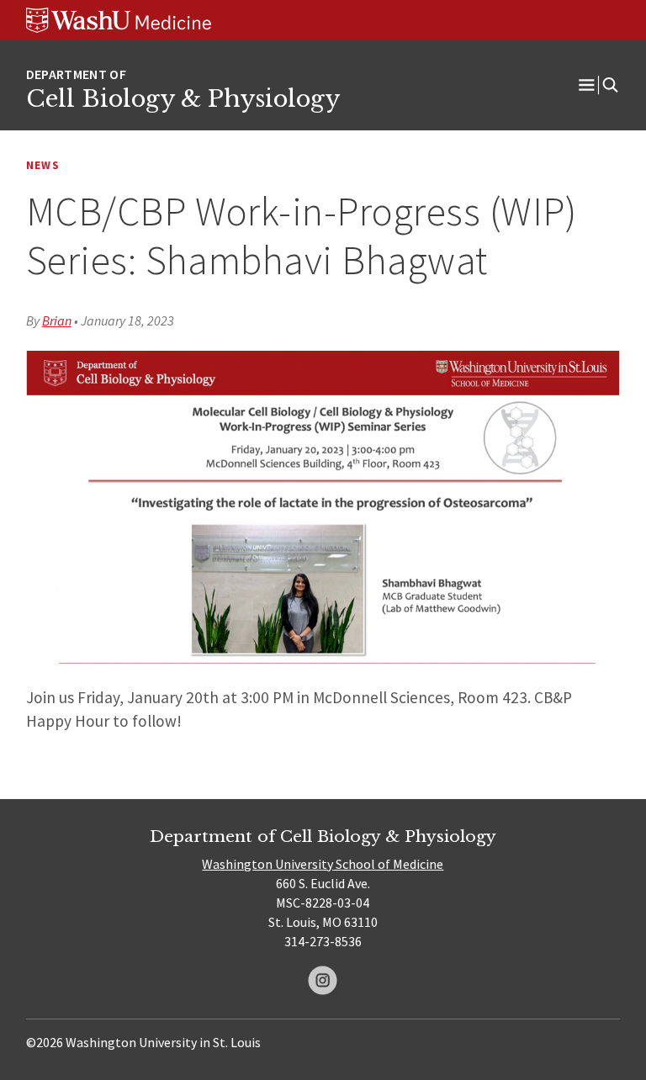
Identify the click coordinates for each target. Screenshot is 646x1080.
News (43, 165)
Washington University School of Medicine (322, 863)
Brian (56, 320)
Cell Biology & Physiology (183, 98)
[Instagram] (322, 980)
